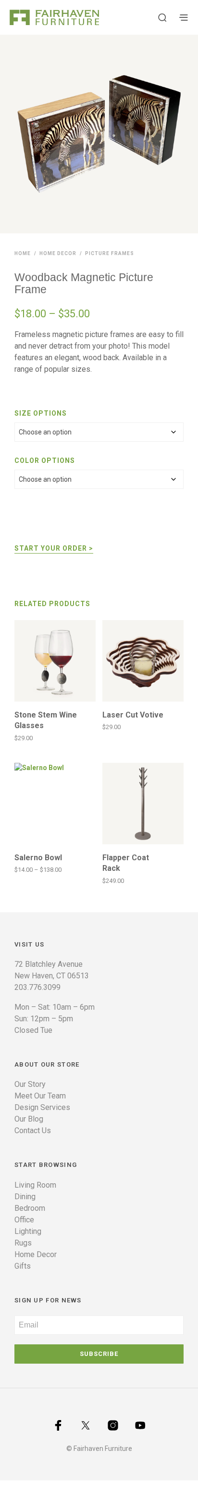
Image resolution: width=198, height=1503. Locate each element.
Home (22, 253)
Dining (25, 1196)
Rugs (23, 1242)
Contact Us (32, 1130)
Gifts (22, 1266)
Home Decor (57, 253)
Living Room (35, 1185)
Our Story (30, 1084)
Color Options (44, 460)
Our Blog (28, 1119)
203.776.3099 (37, 987)
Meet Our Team (40, 1095)
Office (24, 1219)
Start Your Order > (53, 548)
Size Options (40, 413)
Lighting (27, 1231)
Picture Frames (109, 253)
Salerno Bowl (38, 857)
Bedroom (29, 1208)
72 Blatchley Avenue (48, 964)
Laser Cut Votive (132, 714)
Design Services (42, 1107)
